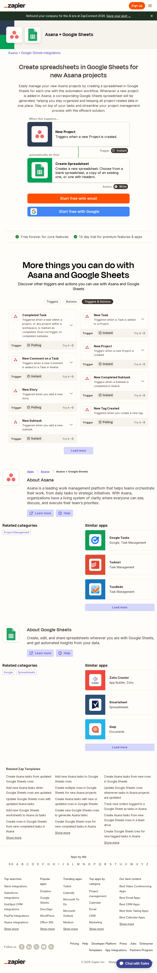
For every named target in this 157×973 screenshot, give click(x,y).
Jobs (133, 943)
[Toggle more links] (29, 838)
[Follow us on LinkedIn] (29, 947)
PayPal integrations (16, 915)
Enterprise (146, 943)
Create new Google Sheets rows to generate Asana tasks (77, 812)
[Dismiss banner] (152, 16)
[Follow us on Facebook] (22, 947)
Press (123, 943)
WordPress (47, 915)
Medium (68, 922)
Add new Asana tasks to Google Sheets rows (76, 779)
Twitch (67, 886)
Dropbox (45, 891)
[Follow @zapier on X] (36, 947)
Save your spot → (119, 16)
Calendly (68, 892)
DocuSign (46, 909)
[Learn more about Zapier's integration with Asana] (11, 477)
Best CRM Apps (129, 904)
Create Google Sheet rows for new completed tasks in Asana (75, 824)
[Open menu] (150, 5)
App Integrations (116, 950)
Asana (45, 471)
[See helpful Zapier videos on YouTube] (44, 947)
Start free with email (78, 198)
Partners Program (141, 950)
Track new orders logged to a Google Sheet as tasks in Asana (125, 806)
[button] (78, 211)
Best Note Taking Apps (133, 910)
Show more (11, 928)
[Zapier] (14, 6)
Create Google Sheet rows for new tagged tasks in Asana (124, 834)
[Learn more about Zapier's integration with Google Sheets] (11, 634)
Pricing (74, 943)
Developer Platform (103, 943)
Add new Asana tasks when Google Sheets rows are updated (28, 790)
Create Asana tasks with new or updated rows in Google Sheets (76, 801)
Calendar (95, 902)
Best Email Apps (129, 897)
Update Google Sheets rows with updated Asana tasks (28, 801)
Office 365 (46, 922)
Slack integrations (15, 886)
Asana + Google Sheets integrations (34, 53)
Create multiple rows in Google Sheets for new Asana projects (75, 790)
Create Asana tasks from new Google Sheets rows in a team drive (124, 820)
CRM (92, 915)
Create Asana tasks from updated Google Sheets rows (28, 779)
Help (67, 513)
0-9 (11, 864)
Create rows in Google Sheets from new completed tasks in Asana (26, 826)
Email (92, 909)
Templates (95, 950)
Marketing (95, 922)
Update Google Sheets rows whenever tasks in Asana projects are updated (126, 792)
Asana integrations (16, 922)
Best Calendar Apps (132, 917)
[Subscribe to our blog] (51, 947)
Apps (30, 471)
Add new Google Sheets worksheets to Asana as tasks (26, 812)
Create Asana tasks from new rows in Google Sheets (127, 779)
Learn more (43, 513)
